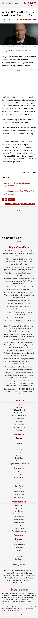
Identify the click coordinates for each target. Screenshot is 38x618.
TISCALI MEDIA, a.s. (20, 609)
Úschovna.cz (30, 575)
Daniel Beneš (25, 204)
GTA (19, 446)
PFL (19, 480)
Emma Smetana (19, 528)
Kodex (29, 607)
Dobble (19, 550)
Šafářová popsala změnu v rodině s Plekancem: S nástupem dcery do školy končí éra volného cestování (19, 352)
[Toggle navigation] (34, 3)
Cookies (15, 607)
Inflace (19, 404)
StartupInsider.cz (19, 583)
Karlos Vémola (19, 492)
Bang (19, 542)
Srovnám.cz (28, 580)
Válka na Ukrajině (19, 410)
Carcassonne (19, 539)
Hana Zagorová (19, 511)
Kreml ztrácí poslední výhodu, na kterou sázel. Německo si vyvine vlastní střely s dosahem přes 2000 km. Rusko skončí (19, 383)
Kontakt (33, 607)
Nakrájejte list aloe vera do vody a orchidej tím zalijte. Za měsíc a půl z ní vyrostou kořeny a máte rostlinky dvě (19, 375)
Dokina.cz (29, 578)
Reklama (4, 607)
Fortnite (19, 455)
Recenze (19, 438)
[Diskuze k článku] (4, 21)
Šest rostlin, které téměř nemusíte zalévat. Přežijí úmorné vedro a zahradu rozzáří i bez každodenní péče (19, 294)
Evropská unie (19, 424)
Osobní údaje (22, 607)
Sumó (19, 489)
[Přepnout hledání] (25, 3)
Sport (19, 570)
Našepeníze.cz (18, 580)
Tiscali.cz (19, 400)
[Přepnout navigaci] (28, 3)
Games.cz (19, 434)
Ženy (23, 570)
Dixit (19, 553)
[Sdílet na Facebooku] (3, 199)
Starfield (19, 444)
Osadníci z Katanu (19, 545)
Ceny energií (19, 421)
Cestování (29, 570)
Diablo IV (19, 449)
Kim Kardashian (19, 517)
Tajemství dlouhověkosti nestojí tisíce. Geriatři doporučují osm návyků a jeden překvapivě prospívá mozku (19, 261)
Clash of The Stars (19, 477)
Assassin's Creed (19, 441)
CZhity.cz (8, 580)
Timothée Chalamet (19, 531)
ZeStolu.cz (28, 573)
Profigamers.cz (18, 573)
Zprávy (13, 570)
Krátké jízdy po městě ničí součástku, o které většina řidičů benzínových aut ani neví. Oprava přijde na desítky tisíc (19, 328)
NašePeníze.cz (32, 46)
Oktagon (19, 474)
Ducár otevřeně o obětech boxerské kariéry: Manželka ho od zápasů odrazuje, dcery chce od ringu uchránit (19, 336)
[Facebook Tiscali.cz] (16, 614)
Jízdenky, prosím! (19, 565)
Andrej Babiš (19, 505)
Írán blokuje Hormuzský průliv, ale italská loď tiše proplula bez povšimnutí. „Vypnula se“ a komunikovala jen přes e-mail (19, 344)
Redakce (9, 607)
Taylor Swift (19, 525)
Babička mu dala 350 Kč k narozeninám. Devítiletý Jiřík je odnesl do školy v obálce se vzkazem (19, 320)
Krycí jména (19, 556)
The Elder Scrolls (19, 461)
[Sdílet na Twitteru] (6, 199)
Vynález (19, 430)
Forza (19, 452)
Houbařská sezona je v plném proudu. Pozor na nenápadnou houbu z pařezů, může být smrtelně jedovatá (19, 281)
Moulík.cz (14, 578)
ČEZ (7, 204)
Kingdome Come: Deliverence (19, 464)
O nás (17, 611)
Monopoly (19, 548)
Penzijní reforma (19, 427)
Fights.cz (19, 468)
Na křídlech (19, 559)
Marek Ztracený (19, 522)
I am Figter (19, 486)
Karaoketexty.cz (18, 575)
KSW (19, 483)
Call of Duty (19, 458)
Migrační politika (19, 413)
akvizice (17, 204)
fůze (32, 204)
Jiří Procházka (19, 495)
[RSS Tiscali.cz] (20, 614)
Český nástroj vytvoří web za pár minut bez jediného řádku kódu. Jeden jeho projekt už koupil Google (19, 361)
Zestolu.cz (19, 535)
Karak (19, 562)
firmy (11, 204)
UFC (19, 472)
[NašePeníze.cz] (11, 3)
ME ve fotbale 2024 (19, 416)
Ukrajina (19, 407)
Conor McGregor (19, 497)
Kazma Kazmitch (19, 514)
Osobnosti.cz (19, 501)
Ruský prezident (19, 419)
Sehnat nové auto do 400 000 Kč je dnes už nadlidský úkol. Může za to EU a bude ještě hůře (19, 391)
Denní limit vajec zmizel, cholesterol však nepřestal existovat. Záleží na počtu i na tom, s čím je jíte (19, 253)
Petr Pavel (19, 508)
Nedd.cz (7, 578)
